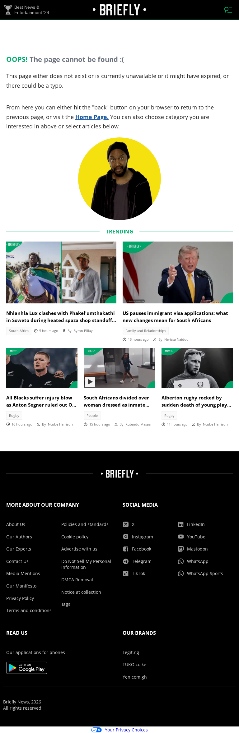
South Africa (19, 331)
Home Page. (92, 117)
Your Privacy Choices (126, 730)
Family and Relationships (145, 331)
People (92, 415)
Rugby (14, 415)
